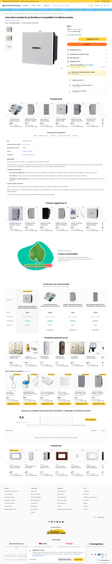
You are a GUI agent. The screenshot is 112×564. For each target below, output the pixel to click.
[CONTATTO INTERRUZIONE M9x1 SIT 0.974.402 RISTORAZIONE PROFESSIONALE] (31, 348)
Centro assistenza (61, 491)
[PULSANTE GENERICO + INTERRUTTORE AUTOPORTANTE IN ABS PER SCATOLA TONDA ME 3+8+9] (16, 348)
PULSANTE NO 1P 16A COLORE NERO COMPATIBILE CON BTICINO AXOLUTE (45, 224)
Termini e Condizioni (62, 500)
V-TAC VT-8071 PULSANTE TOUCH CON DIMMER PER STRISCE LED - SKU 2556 (47, 393)
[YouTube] (63, 522)
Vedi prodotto (50, 330)
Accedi (97, 5)
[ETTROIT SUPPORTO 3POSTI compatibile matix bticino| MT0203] (16, 456)
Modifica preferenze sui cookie (24, 556)
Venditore (53, 135)
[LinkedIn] (57, 522)
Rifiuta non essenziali (65, 559)
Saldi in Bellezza (66, 9)
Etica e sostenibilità (35, 494)
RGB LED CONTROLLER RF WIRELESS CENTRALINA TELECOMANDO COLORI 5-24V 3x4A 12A (77, 224)
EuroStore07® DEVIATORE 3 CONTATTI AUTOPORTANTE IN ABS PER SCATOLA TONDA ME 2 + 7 (77, 357)
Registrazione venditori (9, 500)
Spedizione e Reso (43, 135)
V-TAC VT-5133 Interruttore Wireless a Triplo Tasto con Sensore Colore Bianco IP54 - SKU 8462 (64, 393)
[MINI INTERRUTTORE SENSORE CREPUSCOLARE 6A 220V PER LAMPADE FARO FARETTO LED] (30, 381)
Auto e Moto (86, 500)
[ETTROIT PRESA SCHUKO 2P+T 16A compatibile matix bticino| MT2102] (77, 456)
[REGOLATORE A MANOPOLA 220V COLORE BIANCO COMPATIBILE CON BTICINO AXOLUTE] (46, 109)
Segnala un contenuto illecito (10, 556)
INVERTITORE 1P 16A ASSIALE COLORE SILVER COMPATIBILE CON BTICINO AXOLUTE (77, 120)
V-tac (41, 390)
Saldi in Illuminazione (89, 9)
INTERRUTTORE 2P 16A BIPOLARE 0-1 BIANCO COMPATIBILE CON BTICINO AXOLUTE (30, 120)
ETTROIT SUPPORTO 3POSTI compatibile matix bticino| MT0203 (16, 467)
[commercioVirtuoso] (11, 5)
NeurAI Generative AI (35, 500)
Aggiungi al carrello (93, 39)
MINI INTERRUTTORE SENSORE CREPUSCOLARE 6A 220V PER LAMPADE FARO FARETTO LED (29, 393)
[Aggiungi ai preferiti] (21, 103)
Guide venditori (8, 506)
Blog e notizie (34, 506)
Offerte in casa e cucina (42, 9)
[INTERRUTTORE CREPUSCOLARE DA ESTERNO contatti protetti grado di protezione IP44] (92, 348)
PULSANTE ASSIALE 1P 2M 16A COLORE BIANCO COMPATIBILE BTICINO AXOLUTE (61, 120)
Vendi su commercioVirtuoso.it (11, 491)
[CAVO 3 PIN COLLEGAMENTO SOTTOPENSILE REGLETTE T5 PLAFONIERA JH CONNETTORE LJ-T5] (13, 381)
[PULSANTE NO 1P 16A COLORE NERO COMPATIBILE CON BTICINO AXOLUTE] (46, 213)
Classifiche (86, 494)
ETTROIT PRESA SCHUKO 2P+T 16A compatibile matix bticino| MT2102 (76, 467)
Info (35, 135)
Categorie (25, 5)
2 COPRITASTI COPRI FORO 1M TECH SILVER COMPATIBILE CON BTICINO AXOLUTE (80, 393)
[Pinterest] (60, 522)
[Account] (101, 5)
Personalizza (33, 559)
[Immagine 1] (9, 29)
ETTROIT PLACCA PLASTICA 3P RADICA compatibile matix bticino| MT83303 (61, 467)
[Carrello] (108, 5)
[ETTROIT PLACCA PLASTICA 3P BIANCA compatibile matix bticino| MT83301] (92, 456)
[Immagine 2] (9, 38)
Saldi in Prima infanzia (15, 9)
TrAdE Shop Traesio (15, 118)
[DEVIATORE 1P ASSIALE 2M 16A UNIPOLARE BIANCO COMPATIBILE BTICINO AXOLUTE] (92, 213)
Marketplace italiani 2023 (10, 509)
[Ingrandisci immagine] (61, 68)
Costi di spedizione (61, 497)
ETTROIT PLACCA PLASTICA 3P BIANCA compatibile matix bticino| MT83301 (91, 467)
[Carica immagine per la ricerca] (88, 5)
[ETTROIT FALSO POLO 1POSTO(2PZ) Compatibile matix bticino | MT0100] (31, 456)
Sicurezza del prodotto (64, 135)
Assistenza (97, 1)
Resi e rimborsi (60, 494)
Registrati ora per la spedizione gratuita (30, 1)
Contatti (59, 506)
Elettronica (86, 506)
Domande (75, 135)
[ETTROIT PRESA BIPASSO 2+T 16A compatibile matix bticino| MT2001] (46, 456)
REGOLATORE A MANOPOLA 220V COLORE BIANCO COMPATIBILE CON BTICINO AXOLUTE (45, 120)
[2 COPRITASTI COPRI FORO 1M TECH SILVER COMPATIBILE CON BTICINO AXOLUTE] (82, 381)
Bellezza (85, 503)
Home (6, 13)
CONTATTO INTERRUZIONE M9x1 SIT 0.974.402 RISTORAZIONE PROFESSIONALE (31, 357)
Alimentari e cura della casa (90, 497)
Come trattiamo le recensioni (79, 425)
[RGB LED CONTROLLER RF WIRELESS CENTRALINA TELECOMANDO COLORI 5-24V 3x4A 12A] (77, 213)
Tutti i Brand (86, 491)
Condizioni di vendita (9, 503)
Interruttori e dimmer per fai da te (42, 13)
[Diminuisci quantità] (68, 39)
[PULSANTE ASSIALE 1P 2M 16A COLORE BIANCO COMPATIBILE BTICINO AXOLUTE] (62, 109)
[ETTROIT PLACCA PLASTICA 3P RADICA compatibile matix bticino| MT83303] (62, 456)
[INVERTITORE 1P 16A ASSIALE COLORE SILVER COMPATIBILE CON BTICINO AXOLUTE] (77, 109)
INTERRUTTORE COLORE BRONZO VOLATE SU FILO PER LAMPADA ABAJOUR (61, 357)
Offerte (33, 5)
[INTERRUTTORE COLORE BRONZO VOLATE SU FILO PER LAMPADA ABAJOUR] (62, 348)
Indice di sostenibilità (36, 497)
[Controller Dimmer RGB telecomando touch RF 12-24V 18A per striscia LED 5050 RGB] (16, 109)
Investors (33, 512)
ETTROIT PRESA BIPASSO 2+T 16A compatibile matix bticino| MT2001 (45, 467)
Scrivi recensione (90, 419)
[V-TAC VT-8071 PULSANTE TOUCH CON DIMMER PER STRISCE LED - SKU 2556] (47, 381)
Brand (39, 5)
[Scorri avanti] (105, 115)
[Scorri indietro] (6, 115)
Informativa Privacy (61, 503)
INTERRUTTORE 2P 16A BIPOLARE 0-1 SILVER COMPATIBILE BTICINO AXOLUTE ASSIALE (15, 224)
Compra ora (87, 44)
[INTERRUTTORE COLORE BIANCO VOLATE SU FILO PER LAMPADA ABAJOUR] (46, 348)
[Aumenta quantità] (75, 39)
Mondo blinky (34, 503)
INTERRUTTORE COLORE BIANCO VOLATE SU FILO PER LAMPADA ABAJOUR (45, 357)
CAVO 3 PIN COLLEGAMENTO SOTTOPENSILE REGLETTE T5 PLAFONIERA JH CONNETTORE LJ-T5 (12, 393)
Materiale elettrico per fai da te (23, 13)
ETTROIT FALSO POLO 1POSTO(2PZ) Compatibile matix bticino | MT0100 (30, 467)
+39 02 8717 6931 (105, 1)
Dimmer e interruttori (58, 13)
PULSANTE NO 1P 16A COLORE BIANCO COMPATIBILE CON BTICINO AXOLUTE (30, 224)
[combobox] (69, 5)
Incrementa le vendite (9, 497)
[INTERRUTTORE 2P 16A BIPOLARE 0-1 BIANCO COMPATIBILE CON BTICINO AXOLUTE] (31, 109)
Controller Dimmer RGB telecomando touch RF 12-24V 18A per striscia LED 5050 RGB (15, 120)
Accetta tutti (78, 559)
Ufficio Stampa (34, 509)
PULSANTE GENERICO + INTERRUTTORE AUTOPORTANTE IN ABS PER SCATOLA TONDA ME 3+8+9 (16, 357)
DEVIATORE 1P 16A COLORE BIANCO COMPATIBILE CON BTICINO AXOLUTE (91, 120)
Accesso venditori (8, 494)
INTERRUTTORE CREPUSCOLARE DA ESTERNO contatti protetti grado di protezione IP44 (91, 357)
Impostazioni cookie (38, 555)
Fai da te (11, 13)
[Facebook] (52, 522)
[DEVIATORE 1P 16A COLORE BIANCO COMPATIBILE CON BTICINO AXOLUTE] (92, 109)
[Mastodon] (49, 522)
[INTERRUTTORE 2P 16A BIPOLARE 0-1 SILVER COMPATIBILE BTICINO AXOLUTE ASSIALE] (16, 213)
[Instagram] (54, 522)
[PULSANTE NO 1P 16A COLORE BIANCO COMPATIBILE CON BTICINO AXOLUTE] (31, 213)
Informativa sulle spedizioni (23, 555)
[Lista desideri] (104, 5)
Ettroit (11, 464)
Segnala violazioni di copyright (64, 509)
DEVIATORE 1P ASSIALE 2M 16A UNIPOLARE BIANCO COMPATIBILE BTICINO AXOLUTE (92, 224)
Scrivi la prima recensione (12, 20)
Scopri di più (34, 491)
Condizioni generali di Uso (10, 555)
